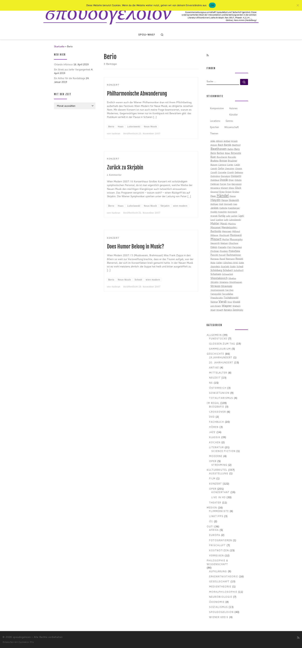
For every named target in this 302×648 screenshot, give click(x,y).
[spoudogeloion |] (151, 14)
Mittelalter (218, 372)
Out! (210, 526)
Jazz (212, 432)
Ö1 (211, 521)
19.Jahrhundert (220, 357)
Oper (212, 461)
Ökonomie (216, 601)
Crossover (217, 411)
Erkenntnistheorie (223, 576)
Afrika (214, 530)
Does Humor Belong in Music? (135, 246)
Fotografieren (220, 540)
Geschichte (215, 353)
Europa (214, 535)
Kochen (214, 442)
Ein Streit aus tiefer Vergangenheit (72, 69)
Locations (215, 120)
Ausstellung (218, 473)
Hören (213, 427)
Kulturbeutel (217, 469)
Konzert (215, 483)
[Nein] (297, 5)
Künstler (233, 114)
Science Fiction (223, 451)
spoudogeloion (221, 612)
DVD (212, 416)
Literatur (216, 447)
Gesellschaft (219, 581)
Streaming (219, 464)
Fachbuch (216, 421)
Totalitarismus (221, 398)
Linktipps (216, 516)
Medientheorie (220, 586)
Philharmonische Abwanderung (137, 93)
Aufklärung (218, 571)
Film (212, 478)
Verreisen (216, 555)
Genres (229, 120)
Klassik (214, 437)
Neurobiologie (220, 596)
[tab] (217, 108)
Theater (215, 502)
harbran (116, 133)
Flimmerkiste (219, 511)
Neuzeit (215, 377)
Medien (212, 507)
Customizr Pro (26, 642)
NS (211, 382)
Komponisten (217, 108)
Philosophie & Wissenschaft (217, 562)
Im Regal (213, 403)
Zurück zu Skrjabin (125, 167)
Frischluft (217, 545)
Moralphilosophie (223, 591)
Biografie (216, 406)
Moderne (215, 456)
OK (212, 5)
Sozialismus (218, 607)
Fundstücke (218, 338)
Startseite (59, 46)
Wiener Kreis (218, 617)
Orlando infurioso (63, 64)
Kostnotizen (219, 550)
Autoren (233, 108)
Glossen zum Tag (222, 343)
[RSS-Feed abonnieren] (208, 55)
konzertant (220, 492)
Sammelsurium (220, 348)
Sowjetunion (219, 392)
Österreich (217, 387)
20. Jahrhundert (221, 362)
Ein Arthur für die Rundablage (69, 78)
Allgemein (214, 334)
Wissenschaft (231, 127)
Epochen (214, 127)
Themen (214, 133)
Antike (214, 367)
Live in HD (218, 497)
